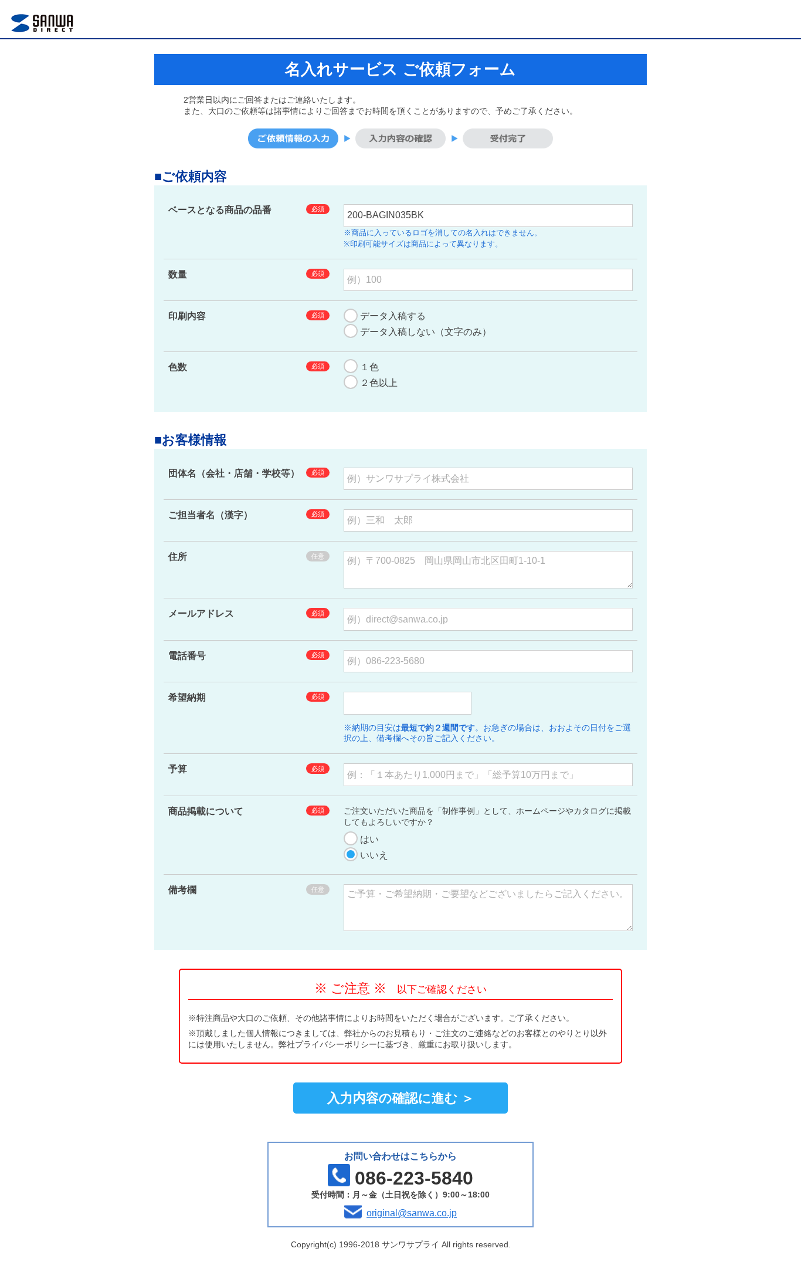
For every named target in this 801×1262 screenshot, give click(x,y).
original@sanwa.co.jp (411, 1214)
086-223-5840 (414, 1178)
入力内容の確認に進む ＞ (400, 1098)
